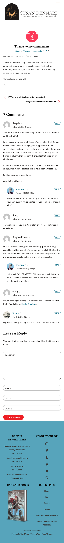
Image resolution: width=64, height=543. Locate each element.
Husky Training (28, 304)
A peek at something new (17, 458)
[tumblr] (47, 457)
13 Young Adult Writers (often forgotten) (26, 97)
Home (46, 491)
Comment (10, 355)
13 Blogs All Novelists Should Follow (39, 101)
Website (8, 409)
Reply (57, 123)
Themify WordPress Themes (42, 534)
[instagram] (47, 444)
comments (37, 51)
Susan (17, 51)
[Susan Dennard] (31, 20)
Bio (46, 497)
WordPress (25, 534)
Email (8, 399)
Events (47, 509)
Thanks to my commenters (32, 46)
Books (47, 503)
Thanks (26, 51)
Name (8, 389)
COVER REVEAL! (17, 466)
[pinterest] (47, 450)
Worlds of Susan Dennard (47, 515)
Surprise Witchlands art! (17, 475)
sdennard (21, 189)
